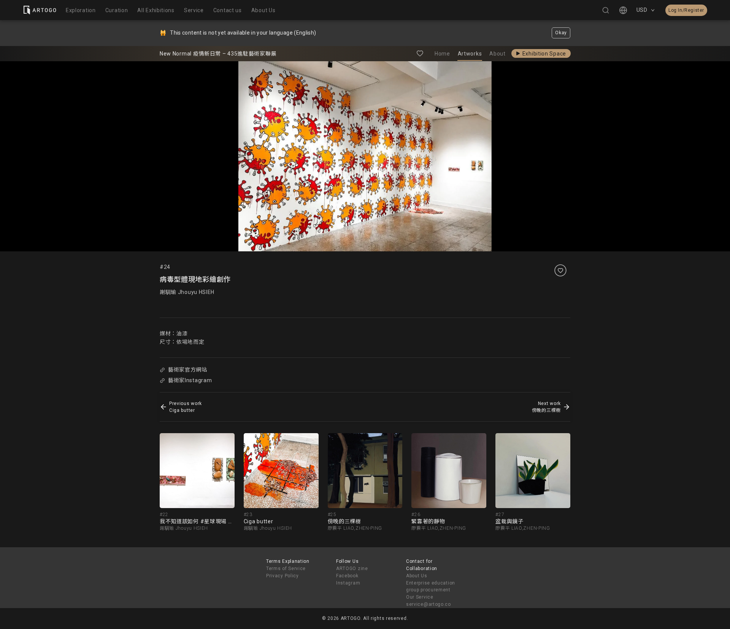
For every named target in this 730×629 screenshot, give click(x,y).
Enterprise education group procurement (430, 586)
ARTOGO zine (352, 568)
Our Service (419, 597)
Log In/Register (686, 10)
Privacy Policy (282, 575)
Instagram (348, 583)
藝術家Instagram (190, 380)
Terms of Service (286, 568)
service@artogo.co (428, 604)
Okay (561, 32)
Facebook (347, 575)
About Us (416, 575)
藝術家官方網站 (187, 370)
